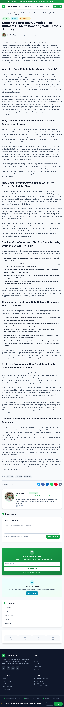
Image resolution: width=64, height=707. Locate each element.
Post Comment (53, 537)
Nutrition (15, 18)
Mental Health (6, 684)
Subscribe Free (32, 568)
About (48, 6)
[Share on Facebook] (43, 484)
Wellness (9, 13)
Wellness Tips (6, 689)
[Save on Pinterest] (56, 484)
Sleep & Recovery (7, 686)
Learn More (5, 704)
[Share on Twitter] (38, 484)
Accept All (58, 704)
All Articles (37, 661)
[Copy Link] (60, 484)
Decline (50, 704)
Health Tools (37, 664)
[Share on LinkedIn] (47, 484)
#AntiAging (19, 476)
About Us (36, 669)
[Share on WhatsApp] (51, 484)
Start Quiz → (32, 593)
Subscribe (57, 6)
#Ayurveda (10, 476)
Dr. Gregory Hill (11, 34)
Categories (27, 6)
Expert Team (39, 6)
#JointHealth (27, 476)
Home (19, 6)
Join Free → (52, 1)
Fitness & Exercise (7, 681)
